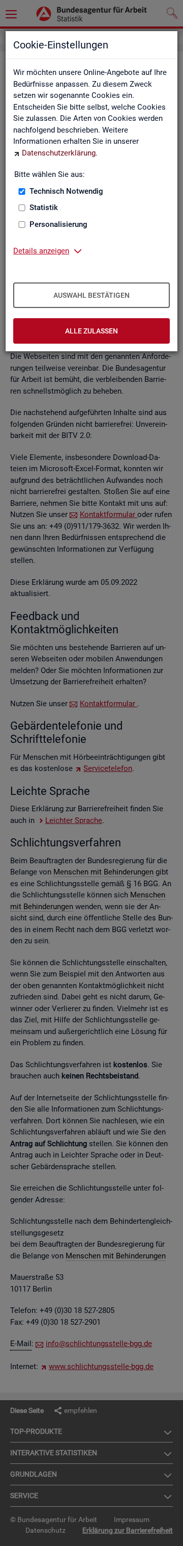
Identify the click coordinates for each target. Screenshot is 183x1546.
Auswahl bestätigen (91, 295)
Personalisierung (58, 224)
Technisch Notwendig (66, 191)
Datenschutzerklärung (59, 153)
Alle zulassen (91, 331)
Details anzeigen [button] (41, 250)
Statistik (43, 207)
